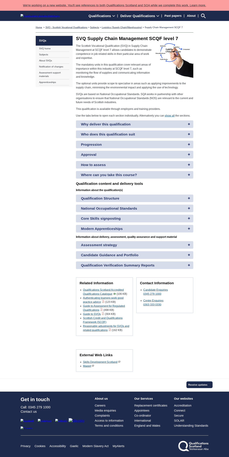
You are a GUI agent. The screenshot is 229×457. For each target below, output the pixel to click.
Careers (100, 405)
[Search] (203, 16)
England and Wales (147, 425)
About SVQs (45, 60)
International (142, 420)
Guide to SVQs (92, 314)
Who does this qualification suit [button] (108, 134)
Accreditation (182, 405)
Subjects (94, 27)
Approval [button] (88, 154)
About (191, 15)
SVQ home (45, 48)
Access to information (109, 420)
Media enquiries (105, 410)
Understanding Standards (191, 425)
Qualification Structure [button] (100, 198)
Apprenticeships (47, 82)
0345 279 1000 (152, 293)
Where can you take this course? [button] (109, 175)
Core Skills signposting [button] (101, 218)
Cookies (40, 446)
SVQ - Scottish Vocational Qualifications (66, 27)
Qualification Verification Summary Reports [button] (118, 265)
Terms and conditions (109, 425)
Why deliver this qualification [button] (106, 124)
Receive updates (197, 384)
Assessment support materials (50, 74)
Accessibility (57, 446)
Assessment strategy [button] (99, 245)
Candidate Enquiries (155, 289)
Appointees (141, 410)
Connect (179, 410)
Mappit (87, 366)
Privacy (26, 446)
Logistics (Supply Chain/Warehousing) (122, 27)
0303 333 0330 (152, 304)
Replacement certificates (150, 405)
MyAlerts (118, 446)
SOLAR (179, 420)
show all (170, 115)
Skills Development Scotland (100, 362)
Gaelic (74, 446)
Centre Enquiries (153, 300)
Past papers (173, 15)
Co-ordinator (142, 415)
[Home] (40, 16)
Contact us (29, 411)
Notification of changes (51, 66)
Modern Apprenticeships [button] (102, 229)
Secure (179, 415)
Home (39, 27)
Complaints (102, 415)
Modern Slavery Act (95, 446)
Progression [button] (91, 144)
